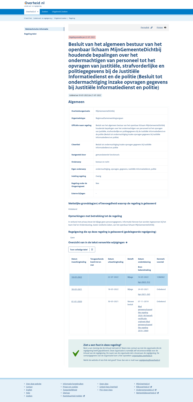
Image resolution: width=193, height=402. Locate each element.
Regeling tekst (30, 34)
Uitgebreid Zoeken (60, 11)
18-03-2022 (76, 277)
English (29, 390)
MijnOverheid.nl (143, 384)
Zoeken (45, 11)
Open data (104, 384)
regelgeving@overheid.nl (149, 360)
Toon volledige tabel (79, 249)
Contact (29, 387)
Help (28, 393)
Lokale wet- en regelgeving (42, 18)
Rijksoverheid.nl (142, 387)
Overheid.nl (31, 12)
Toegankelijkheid (70, 390)
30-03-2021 (76, 289)
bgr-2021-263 (144, 294)
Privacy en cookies (70, 387)
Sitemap (66, 393)
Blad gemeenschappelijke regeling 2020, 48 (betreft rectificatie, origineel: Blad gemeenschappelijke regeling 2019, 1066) (145, 318)
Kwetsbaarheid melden (72, 396)
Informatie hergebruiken (73, 384)
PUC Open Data (106, 390)
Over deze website (33, 384)
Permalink (145, 27)
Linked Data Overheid (109, 387)
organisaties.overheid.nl (142, 355)
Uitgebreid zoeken (60, 18)
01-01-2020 (76, 301)
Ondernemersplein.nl (145, 390)
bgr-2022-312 (144, 282)
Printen (160, 27)
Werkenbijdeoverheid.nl (146, 393)
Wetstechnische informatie (36, 29)
